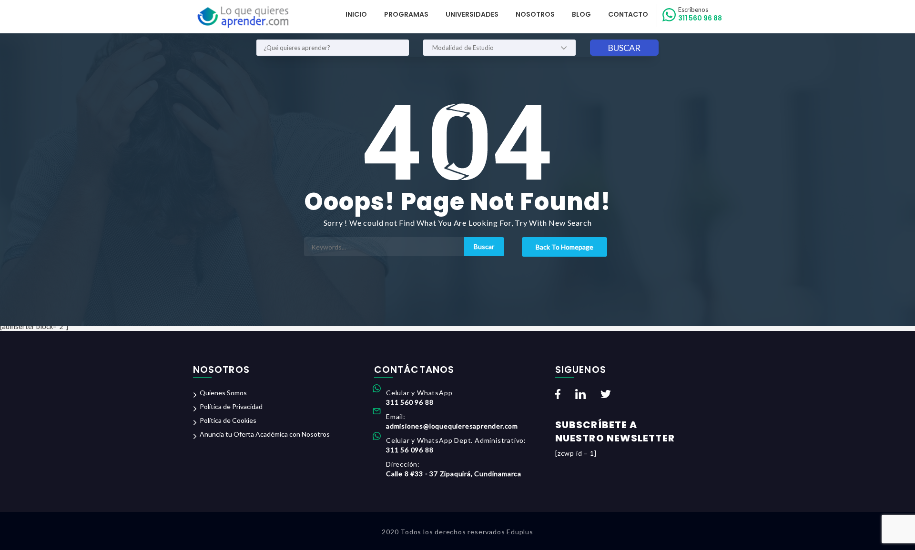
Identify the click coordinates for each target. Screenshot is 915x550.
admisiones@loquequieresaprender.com (452, 426)
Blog (581, 14)
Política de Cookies (228, 420)
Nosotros (535, 14)
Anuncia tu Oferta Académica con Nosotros (265, 434)
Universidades (472, 14)
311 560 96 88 (700, 14)
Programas (406, 14)
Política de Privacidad (231, 406)
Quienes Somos (223, 393)
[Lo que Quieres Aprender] (242, 17)
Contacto (628, 14)
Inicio (356, 14)
